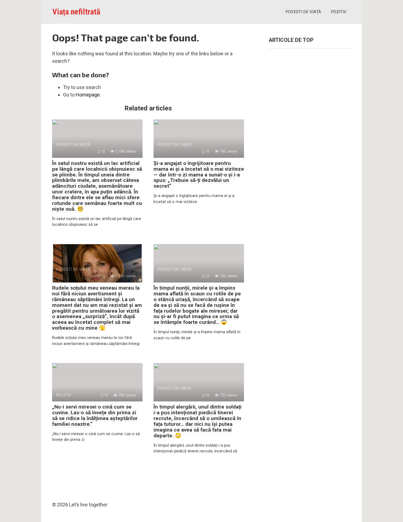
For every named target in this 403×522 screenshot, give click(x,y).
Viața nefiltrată (76, 11)
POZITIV (339, 11)
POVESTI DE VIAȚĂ (303, 11)
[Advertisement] (310, 155)
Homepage (88, 95)
